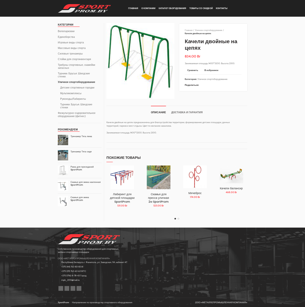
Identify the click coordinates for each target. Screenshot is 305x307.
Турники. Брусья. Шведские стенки (76, 106)
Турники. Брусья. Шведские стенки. (74, 75)
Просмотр (136, 177)
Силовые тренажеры (70, 53)
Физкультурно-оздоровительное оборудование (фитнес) (76, 114)
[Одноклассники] (206, 85)
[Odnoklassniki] (66, 288)
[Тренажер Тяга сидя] (63, 155)
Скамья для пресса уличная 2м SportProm (158, 197)
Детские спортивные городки (77, 87)
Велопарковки (66, 31)
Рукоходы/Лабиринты (73, 98)
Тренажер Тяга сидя (81, 151)
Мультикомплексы (70, 93)
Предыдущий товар (233, 31)
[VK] (73, 288)
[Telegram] (214, 85)
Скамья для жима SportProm (80, 199)
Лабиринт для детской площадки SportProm (122, 197)
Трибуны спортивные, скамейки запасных (76, 66)
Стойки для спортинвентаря (74, 59)
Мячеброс (195, 193)
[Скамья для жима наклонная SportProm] (63, 186)
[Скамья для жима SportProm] (63, 201)
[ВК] (210, 85)
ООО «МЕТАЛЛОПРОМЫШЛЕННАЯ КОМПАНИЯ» (84, 258)
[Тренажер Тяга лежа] (63, 140)
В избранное (211, 70)
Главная (189, 30)
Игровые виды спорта (71, 42)
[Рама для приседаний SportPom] (63, 170)
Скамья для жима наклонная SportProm (86, 183)
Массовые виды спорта (72, 48)
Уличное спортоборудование (208, 30)
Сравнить (192, 70)
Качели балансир (231, 188)
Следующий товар (240, 31)
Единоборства (66, 36)
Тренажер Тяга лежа (81, 136)
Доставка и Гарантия (187, 112)
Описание (158, 112)
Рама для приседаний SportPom (82, 168)
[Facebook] (202, 85)
